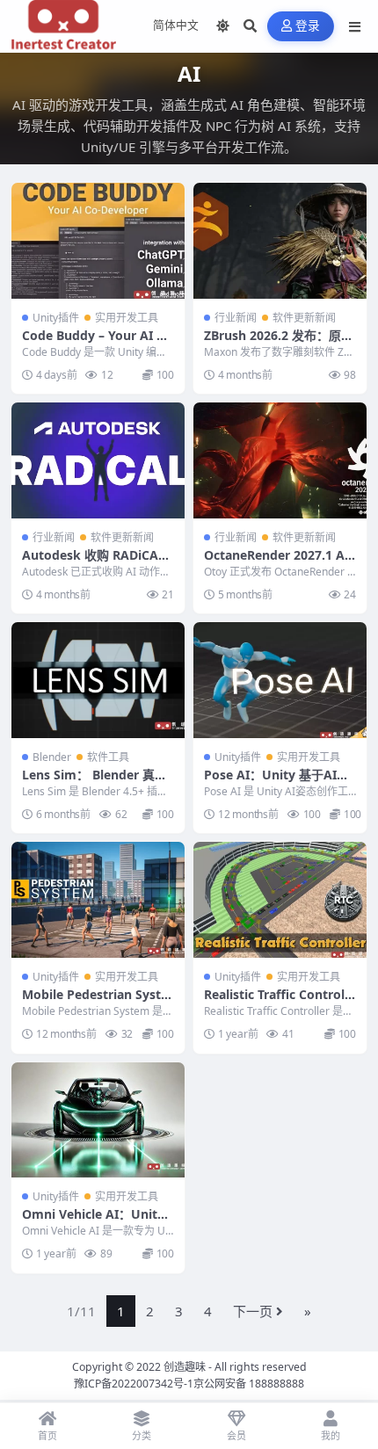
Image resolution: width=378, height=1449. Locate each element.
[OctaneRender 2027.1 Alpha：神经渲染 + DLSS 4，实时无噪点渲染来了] (280, 460)
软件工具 (108, 757)
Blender (52, 757)
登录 (308, 26)
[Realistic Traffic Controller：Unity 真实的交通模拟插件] (280, 899)
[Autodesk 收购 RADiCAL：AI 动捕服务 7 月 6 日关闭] (98, 460)
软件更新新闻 (304, 317)
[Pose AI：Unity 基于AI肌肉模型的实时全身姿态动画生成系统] (280, 679)
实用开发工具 (126, 317)
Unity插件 (56, 317)
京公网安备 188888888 (248, 1383)
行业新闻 (235, 317)
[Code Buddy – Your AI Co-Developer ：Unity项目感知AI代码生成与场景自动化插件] (98, 240)
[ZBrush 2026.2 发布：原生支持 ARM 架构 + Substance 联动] (280, 240)
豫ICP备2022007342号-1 (133, 1383)
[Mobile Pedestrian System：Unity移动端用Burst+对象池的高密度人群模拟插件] (98, 899)
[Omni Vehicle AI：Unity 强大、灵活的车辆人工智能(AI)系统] (98, 1119)
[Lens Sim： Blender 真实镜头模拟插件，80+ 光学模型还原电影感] (98, 679)
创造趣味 (185, 1366)
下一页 (253, 1311)
